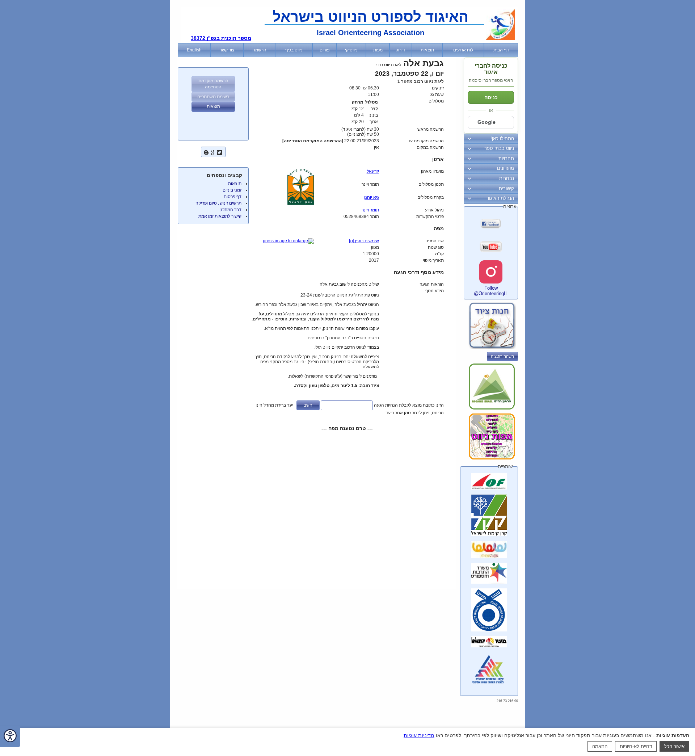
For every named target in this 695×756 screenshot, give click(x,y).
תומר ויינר (370, 210)
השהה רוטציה (502, 356)
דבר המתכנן (230, 209)
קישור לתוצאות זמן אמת (219, 216)
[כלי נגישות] (10, 736)
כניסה (491, 97)
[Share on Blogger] (206, 151)
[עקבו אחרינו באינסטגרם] (490, 272)
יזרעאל (373, 171)
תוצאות (234, 183)
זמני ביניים (232, 190)
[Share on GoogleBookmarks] (213, 151)
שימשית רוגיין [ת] (364, 240)
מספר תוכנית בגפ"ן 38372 (221, 38)
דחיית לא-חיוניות (636, 746)
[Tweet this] (219, 151)
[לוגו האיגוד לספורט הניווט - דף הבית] (500, 38)
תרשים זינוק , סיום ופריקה (218, 203)
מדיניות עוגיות (419, 735)
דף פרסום (232, 196)
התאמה (599, 746)
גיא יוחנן (371, 197)
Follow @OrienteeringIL (491, 290)
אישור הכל (674, 746)
